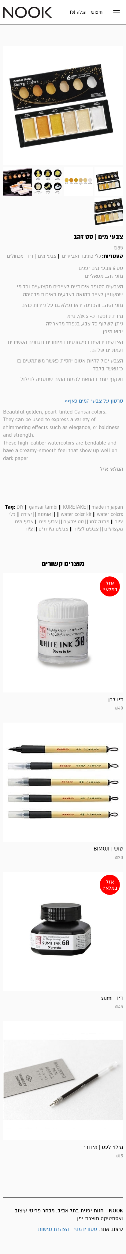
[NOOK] (27, 12)
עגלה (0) (78, 12)
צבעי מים (48, 522)
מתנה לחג (99, 522)
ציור (29, 529)
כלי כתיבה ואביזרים (81, 256)
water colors (110, 514)
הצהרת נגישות (53, 1229)
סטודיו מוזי (85, 1229)
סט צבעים (73, 522)
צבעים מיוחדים (54, 529)
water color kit (76, 514)
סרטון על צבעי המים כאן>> (94, 401)
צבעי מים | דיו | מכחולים (32, 256)
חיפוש (96, 12)
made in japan (107, 507)
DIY (20, 507)
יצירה (26, 514)
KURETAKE (74, 507)
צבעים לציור (86, 529)
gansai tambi (43, 507)
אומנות (44, 514)
